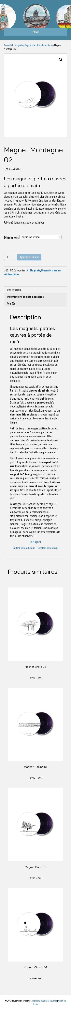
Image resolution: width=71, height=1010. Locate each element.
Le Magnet (35, 541)
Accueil (7, 45)
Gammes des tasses (48, 547)
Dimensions (11, 237)
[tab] (35, 289)
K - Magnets (17, 45)
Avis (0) (11, 303)
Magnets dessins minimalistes (38, 45)
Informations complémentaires (25, 296)
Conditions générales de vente (43, 1000)
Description (14, 289)
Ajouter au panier (29, 257)
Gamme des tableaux (24, 547)
